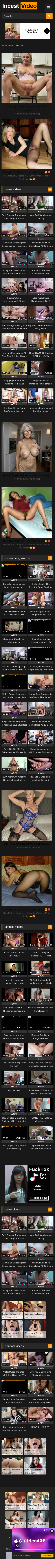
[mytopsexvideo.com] (23, 6)
